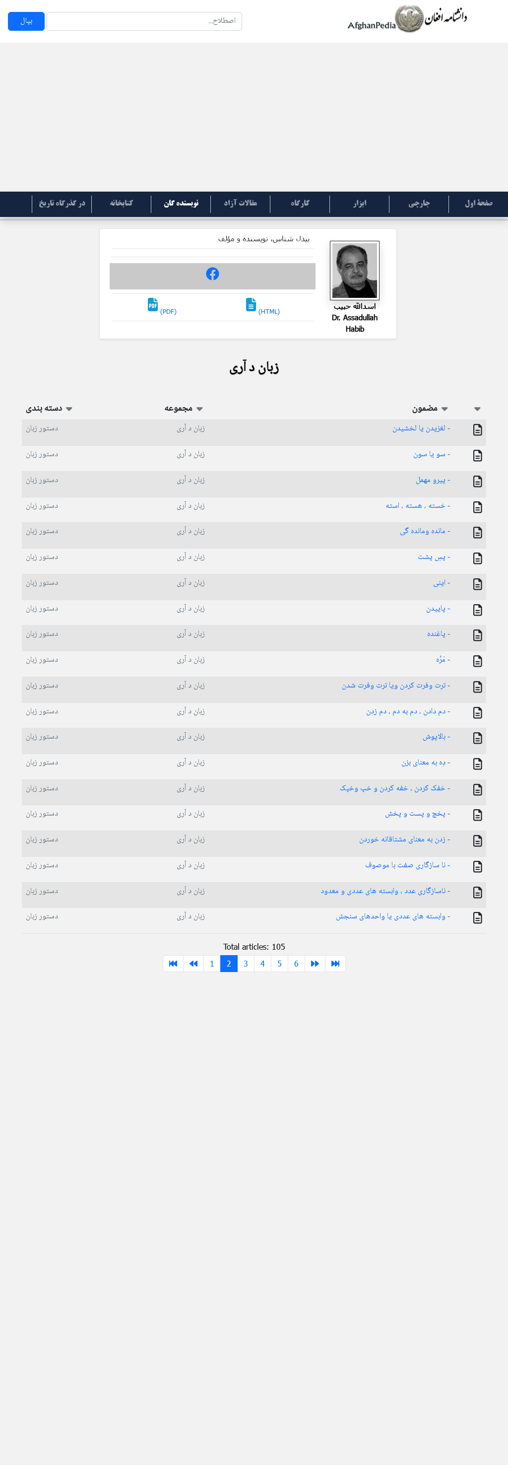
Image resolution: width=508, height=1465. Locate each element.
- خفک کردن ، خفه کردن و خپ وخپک (395, 788)
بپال (26, 21)
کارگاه (300, 204)
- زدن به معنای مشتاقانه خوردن (404, 839)
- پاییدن (438, 609)
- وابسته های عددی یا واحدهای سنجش (393, 916)
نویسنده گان (181, 204)
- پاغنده (438, 634)
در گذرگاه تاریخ (62, 204)
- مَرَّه (443, 660)
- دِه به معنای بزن (425, 762)
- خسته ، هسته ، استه (417, 506)
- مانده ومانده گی (425, 531)
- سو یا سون (431, 454)
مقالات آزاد (240, 204)
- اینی (441, 583)
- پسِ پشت (434, 557)
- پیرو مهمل (433, 480)
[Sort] (477, 409)
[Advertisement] (254, 117)
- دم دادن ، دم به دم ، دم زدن (408, 711)
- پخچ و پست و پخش (417, 814)
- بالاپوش (436, 737)
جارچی (419, 204)
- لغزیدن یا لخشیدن (421, 428)
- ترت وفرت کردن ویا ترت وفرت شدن (396, 686)
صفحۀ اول (479, 204)
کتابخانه (121, 204)
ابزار (359, 204)
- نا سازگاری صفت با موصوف (407, 865)
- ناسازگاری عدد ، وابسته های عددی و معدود (385, 891)
